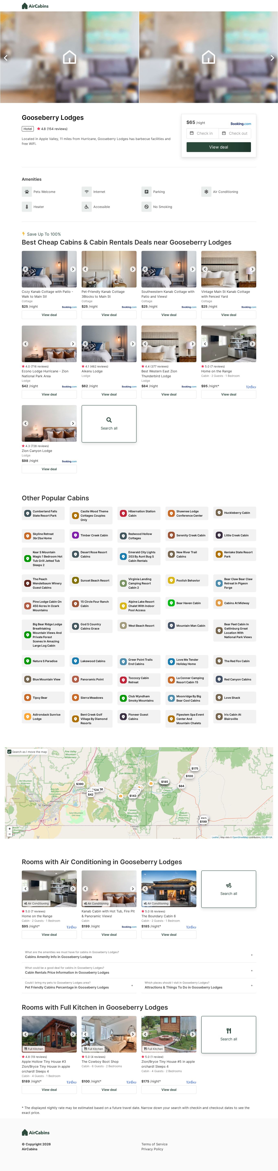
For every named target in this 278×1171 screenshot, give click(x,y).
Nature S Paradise (45, 661)
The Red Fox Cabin (237, 661)
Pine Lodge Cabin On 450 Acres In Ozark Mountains (47, 606)
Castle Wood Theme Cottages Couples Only (94, 516)
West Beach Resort (141, 625)
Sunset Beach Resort (95, 580)
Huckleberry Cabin (237, 512)
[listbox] (49, 269)
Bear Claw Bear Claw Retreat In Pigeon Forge (238, 583)
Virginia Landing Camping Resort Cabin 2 (139, 583)
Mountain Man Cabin (190, 625)
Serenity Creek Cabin (191, 535)
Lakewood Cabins (93, 661)
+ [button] (10, 829)
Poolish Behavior (188, 580)
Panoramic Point (92, 679)
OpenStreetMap (240, 837)
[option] (49, 269)
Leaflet (215, 837)
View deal (218, 147)
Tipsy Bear (40, 697)
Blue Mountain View (46, 679)
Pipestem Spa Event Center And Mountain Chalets (190, 719)
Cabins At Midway (236, 603)
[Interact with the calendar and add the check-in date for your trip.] (192, 133)
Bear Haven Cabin (188, 603)
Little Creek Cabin (236, 535)
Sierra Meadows (92, 697)
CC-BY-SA (267, 837)
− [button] (10, 834)
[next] (73, 269)
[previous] (25, 269)
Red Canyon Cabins (237, 679)
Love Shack (232, 697)
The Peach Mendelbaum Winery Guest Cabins (47, 583)
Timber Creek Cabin (94, 535)
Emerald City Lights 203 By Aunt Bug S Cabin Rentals (141, 556)
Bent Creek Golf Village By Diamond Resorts (94, 719)
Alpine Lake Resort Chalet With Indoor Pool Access (141, 606)
